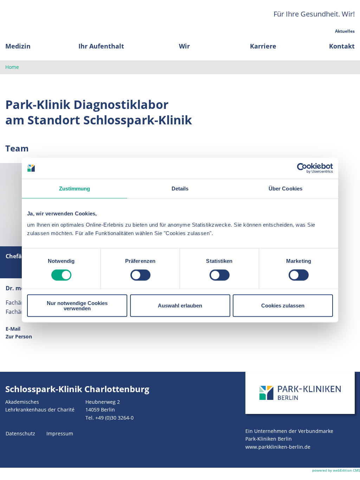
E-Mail (13, 328)
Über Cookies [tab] (285, 189)
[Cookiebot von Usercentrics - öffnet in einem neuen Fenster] (302, 168)
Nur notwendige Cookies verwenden (77, 305)
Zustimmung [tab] (74, 189)
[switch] (140, 275)
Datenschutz (20, 433)
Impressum (59, 433)
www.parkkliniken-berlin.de (277, 446)
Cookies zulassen (282, 306)
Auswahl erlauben (180, 306)
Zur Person (19, 336)
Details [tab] (180, 189)
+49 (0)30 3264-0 (114, 417)
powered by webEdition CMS (336, 470)
